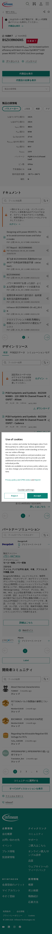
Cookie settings (26, 489)
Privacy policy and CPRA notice (18, 480)
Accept (37, 495)
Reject (14, 495)
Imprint (37, 480)
